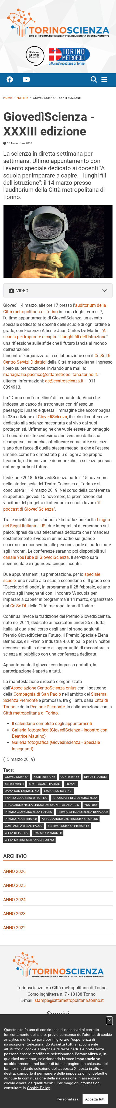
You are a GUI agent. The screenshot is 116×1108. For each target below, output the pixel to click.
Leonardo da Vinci (58, 791)
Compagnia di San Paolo (37, 694)
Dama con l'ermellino (22, 791)
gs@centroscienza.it (64, 381)
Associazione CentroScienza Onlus (70, 819)
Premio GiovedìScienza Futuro (28, 812)
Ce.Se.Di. (18, 605)
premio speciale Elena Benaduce (82, 812)
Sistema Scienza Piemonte (68, 826)
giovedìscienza (16, 777)
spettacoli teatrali (44, 784)
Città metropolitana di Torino (30, 713)
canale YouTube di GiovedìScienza (36, 557)
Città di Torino (17, 833)
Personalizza (68, 1099)
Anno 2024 (14, 899)
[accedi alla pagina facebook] (14, 80)
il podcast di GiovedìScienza (75, 798)
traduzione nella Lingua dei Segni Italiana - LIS (42, 805)
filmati (71, 784)
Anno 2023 (14, 913)
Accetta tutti (95, 1099)
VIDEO (22, 290)
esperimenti (14, 784)
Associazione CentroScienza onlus (43, 688)
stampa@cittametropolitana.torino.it (69, 1000)
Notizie (22, 98)
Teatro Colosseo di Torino (26, 798)
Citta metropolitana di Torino (29, 840)
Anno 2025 (14, 885)
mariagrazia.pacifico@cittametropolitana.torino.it (50, 374)
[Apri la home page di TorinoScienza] (58, 22)
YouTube (90, 805)
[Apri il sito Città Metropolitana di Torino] (68, 55)
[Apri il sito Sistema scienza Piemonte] (35, 55)
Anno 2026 (14, 871)
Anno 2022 (14, 927)
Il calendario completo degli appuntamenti (52, 723)
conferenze (69, 777)
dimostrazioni (95, 777)
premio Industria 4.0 (21, 819)
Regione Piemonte (47, 706)
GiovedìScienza (52, 416)
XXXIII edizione (44, 777)
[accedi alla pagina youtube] (31, 80)
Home (7, 98)
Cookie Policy (38, 1088)
